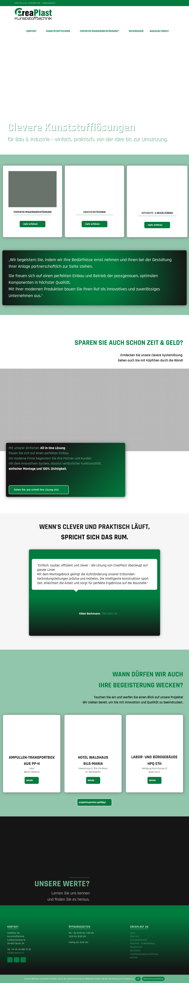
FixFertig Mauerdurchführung (144, 954)
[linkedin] (10, 959)
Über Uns (134, 936)
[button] (173, 31)
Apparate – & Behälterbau (142, 943)
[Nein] (185, 978)
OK (138, 979)
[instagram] (16, 959)
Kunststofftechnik (138, 940)
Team (132, 932)
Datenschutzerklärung (153, 979)
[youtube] (23, 959)
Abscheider (135, 950)
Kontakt (134, 957)
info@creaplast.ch (48, 3)
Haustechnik (136, 947)
